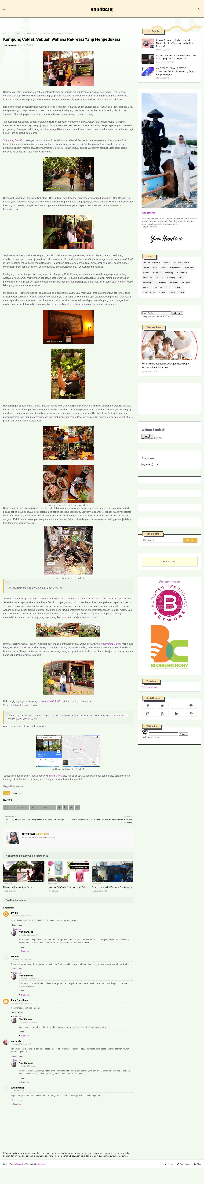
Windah (15, 956)
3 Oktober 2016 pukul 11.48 (21, 959)
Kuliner (163, 267)
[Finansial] (169, 345)
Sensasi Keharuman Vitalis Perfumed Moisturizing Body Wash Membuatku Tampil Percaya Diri (175, 43)
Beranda (6, 33)
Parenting (169, 272)
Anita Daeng (17, 1087)
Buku (173, 292)
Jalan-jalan (16, 33)
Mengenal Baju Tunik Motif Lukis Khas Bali (66, 887)
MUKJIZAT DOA (149, 292)
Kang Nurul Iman (19, 1000)
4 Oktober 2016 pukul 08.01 (21, 1044)
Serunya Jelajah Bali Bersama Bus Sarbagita (112, 887)
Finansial (159, 277)
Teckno (146, 267)
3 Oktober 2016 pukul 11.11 (29, 935)
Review (167, 263)
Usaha (181, 292)
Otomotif (158, 287)
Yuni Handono (9, 45)
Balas (14, 925)
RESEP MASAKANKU (151, 263)
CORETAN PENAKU (181, 263)
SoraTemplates (18, 1164)
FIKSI (181, 277)
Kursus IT (147, 287)
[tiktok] (176, 705)
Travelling (171, 277)
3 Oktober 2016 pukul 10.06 (21, 916)
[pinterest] (191, 705)
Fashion (162, 282)
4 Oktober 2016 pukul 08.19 (29, 1066)
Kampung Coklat (12, 140)
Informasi (177, 287)
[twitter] (162, 705)
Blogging (41, 1164)
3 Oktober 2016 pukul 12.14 (29, 979)
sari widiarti (17, 1040)
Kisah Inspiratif (149, 282)
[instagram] (148, 713)
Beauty (146, 272)
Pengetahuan (175, 267)
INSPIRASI (157, 272)
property (163, 292)
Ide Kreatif (186, 282)
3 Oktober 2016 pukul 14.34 (21, 1003)
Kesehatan (147, 277)
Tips (155, 267)
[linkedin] (176, 713)
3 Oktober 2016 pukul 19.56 (29, 1022)
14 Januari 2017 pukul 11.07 (21, 1091)
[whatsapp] (191, 713)
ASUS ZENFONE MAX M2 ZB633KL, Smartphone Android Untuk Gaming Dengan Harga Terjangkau (176, 71)
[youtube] (162, 713)
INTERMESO (182, 272)
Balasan (17, 929)
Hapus (20, 925)
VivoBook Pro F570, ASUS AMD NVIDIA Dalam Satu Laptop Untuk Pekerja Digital (176, 57)
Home (170, 1164)
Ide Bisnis (174, 282)
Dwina (14, 912)
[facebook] (148, 705)
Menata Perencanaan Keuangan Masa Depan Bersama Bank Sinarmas (166, 365)
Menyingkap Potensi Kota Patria (17, 887)
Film (168, 287)
